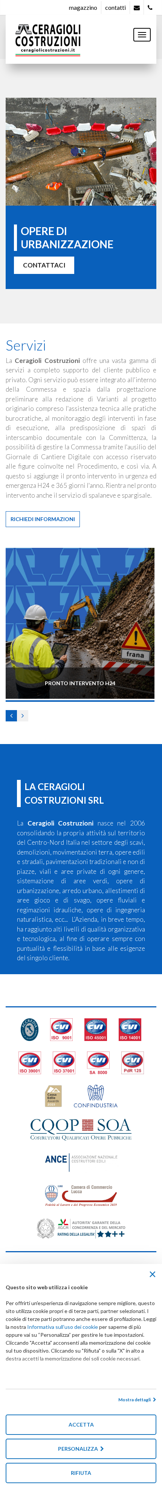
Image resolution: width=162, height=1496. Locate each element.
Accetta (81, 1424)
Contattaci (44, 265)
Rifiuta (81, 1473)
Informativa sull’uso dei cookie (62, 1327)
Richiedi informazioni (43, 519)
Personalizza (79, 1448)
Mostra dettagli (135, 1399)
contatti (115, 7)
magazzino (83, 7)
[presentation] (11, 715)
